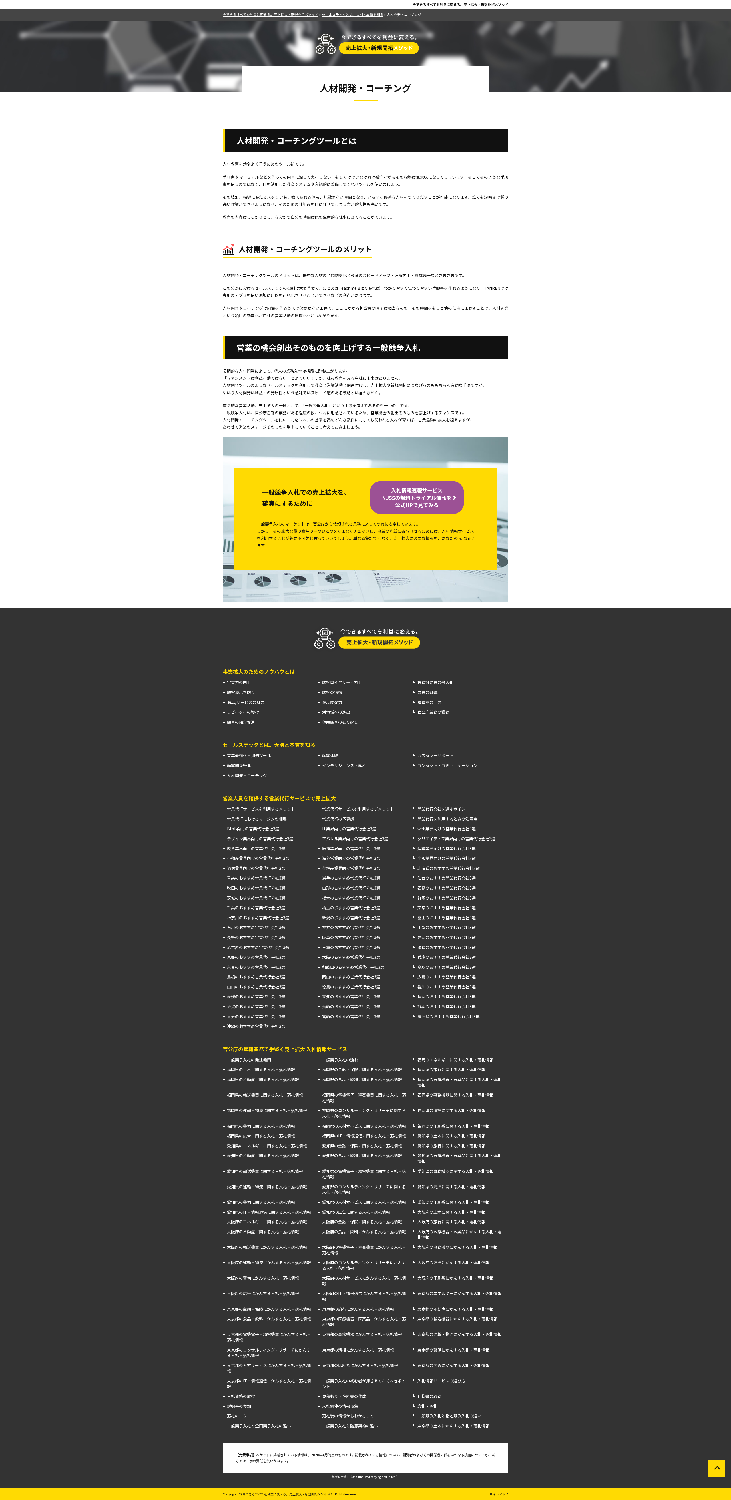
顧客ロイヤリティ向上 (342, 682)
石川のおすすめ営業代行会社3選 (256, 927)
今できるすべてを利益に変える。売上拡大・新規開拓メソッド (460, 4)
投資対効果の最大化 (435, 682)
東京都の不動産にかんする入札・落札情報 (455, 1309)
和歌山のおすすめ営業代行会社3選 (353, 967)
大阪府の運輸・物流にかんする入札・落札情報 (269, 1262)
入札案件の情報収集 (340, 1406)
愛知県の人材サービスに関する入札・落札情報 (364, 1202)
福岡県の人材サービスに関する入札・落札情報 (364, 1126)
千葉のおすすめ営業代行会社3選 (256, 907)
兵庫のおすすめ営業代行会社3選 (446, 957)
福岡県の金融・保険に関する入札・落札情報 (362, 1069)
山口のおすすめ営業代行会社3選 (256, 987)
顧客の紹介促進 (241, 722)
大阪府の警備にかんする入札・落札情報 (263, 1278)
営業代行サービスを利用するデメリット (358, 809)
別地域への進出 (336, 712)
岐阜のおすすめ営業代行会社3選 (351, 937)
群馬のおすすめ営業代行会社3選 (446, 898)
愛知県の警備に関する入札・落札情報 (261, 1202)
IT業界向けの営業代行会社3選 (349, 828)
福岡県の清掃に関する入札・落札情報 (451, 1110)
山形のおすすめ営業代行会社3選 (351, 888)
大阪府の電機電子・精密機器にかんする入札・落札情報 (364, 1250)
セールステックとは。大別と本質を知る (269, 744)
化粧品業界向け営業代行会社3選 (351, 868)
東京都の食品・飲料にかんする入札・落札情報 (269, 1319)
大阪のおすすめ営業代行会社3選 (351, 957)
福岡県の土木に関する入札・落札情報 (261, 1069)
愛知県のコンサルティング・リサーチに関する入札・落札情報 (364, 1189)
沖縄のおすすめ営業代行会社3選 (256, 1026)
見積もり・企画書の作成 (344, 1396)
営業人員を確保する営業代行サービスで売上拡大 (279, 798)
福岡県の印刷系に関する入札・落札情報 (453, 1126)
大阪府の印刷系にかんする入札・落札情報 (455, 1278)
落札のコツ (237, 1416)
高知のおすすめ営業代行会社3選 (351, 996)
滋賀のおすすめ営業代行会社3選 (446, 947)
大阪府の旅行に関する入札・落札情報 (451, 1221)
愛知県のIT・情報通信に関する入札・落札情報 (269, 1212)
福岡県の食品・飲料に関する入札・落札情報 (362, 1079)
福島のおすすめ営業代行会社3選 (446, 888)
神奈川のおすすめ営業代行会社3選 (258, 917)
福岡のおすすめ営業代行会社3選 (446, 996)
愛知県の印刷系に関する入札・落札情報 (453, 1202)
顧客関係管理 (239, 765)
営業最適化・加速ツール (249, 755)
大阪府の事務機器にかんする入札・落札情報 (457, 1247)
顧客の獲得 (332, 692)
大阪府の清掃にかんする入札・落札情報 (453, 1262)
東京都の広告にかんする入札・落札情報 (453, 1365)
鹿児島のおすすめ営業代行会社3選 (448, 1016)
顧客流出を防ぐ (241, 692)
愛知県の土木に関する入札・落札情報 (451, 1136)
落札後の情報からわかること (348, 1416)
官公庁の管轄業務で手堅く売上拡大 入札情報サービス (285, 1048)
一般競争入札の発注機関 (249, 1060)
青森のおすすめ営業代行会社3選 (256, 878)
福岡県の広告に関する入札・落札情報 (261, 1136)
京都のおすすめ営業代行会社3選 (256, 957)
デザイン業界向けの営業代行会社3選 (260, 838)
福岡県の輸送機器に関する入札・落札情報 (265, 1095)
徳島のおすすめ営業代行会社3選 (351, 987)
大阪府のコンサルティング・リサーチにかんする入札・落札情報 (364, 1265)
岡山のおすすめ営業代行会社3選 (351, 977)
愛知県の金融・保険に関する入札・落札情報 (362, 1146)
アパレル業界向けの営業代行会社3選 (355, 838)
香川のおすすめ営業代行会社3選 (446, 987)
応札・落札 (427, 1406)
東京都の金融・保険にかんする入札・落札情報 (269, 1309)
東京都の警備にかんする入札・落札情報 (453, 1350)
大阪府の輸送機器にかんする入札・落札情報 (267, 1247)
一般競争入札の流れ (340, 1060)
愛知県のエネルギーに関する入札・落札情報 (267, 1146)
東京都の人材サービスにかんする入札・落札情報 (269, 1368)
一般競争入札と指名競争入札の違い (449, 1416)
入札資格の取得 (241, 1396)
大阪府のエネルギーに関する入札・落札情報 (267, 1221)
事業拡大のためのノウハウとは (259, 671)
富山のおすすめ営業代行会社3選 (446, 917)
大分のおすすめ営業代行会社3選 (256, 1016)
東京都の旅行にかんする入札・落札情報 (358, 1309)
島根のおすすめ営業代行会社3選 (256, 977)
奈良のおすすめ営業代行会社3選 (256, 967)
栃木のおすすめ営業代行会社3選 (351, 898)
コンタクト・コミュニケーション (447, 765)
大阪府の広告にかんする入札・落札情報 (263, 1293)
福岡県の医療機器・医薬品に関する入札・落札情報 (459, 1082)
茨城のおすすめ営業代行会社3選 (256, 898)
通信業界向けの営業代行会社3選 (256, 868)
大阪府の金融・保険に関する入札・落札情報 (362, 1221)
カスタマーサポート (435, 755)
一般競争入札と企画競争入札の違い (259, 1426)
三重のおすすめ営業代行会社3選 (351, 947)
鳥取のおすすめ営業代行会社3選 (446, 967)
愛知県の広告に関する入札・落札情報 (356, 1212)
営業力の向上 (239, 682)
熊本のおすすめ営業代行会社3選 (446, 1006)
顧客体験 (330, 755)
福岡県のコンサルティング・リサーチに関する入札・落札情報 (364, 1113)
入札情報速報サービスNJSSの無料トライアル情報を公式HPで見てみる (417, 497)
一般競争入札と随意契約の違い (350, 1426)
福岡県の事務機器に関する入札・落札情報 (455, 1095)
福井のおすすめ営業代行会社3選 (351, 927)
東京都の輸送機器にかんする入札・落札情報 (457, 1319)
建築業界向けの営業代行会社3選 (446, 848)
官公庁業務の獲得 (433, 712)
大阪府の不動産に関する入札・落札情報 (263, 1231)
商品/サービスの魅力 (245, 702)
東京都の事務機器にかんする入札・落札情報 (362, 1334)
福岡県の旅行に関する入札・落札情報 (451, 1069)
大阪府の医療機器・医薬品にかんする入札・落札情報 (459, 1234)
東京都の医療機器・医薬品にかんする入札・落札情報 (364, 1321)
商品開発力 (332, 702)
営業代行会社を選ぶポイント (443, 809)
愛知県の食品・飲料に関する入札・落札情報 (362, 1155)
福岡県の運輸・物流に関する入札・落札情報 (267, 1110)
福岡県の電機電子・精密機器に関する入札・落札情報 (364, 1097)
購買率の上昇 (429, 702)
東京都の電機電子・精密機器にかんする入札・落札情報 (269, 1337)
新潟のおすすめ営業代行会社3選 (351, 917)
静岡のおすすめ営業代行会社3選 (446, 937)
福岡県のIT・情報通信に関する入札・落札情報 (364, 1136)
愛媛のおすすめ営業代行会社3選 (256, 996)
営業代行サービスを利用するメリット (261, 809)
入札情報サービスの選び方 (441, 1381)
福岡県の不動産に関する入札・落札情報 (263, 1079)
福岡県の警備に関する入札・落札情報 (261, 1126)
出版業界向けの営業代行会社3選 (446, 858)
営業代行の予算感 (338, 819)
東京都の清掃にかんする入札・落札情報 (358, 1350)
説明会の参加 (239, 1406)
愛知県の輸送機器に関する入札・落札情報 (265, 1171)
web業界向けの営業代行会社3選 (446, 828)
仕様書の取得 (429, 1396)
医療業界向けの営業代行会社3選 (351, 848)
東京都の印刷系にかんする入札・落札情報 (360, 1365)
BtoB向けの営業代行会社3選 (253, 828)
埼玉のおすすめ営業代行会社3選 (351, 907)
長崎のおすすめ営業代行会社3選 (351, 1006)
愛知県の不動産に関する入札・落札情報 (263, 1155)
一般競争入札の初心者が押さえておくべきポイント (364, 1383)
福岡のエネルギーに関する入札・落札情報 (455, 1060)
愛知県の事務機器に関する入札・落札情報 (455, 1171)
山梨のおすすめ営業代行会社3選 (446, 927)
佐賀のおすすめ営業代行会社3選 (256, 1006)
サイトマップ (498, 1494)
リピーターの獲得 (243, 712)
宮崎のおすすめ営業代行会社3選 (351, 1016)
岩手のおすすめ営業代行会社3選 (351, 878)
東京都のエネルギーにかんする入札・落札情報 (459, 1293)
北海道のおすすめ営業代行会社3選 (448, 868)
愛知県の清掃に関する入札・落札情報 (451, 1186)
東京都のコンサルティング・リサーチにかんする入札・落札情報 (269, 1352)
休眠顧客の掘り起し (340, 722)
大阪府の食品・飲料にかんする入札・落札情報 (364, 1231)
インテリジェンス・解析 (344, 765)
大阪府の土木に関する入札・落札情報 (451, 1212)
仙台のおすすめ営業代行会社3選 (446, 878)
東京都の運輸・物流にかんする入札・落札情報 (459, 1334)
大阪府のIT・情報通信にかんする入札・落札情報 (364, 1296)
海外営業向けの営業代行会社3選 (351, 858)
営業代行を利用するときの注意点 (447, 819)
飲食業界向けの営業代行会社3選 (256, 848)
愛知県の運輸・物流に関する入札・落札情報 (267, 1186)
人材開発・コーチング (247, 775)
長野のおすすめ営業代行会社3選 (256, 937)
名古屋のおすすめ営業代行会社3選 (258, 947)
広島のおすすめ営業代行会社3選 (446, 977)
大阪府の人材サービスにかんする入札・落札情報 (364, 1280)
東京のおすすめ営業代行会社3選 (446, 907)
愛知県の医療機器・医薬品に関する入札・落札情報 (459, 1158)
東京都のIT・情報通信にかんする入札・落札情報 (269, 1383)
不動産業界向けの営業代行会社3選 (258, 858)
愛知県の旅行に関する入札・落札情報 (451, 1146)
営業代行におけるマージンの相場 (257, 819)
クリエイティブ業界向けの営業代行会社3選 (456, 838)
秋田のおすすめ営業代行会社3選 (256, 888)
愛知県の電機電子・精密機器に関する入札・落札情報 (364, 1174)
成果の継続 (427, 692)
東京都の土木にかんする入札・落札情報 (453, 1426)
